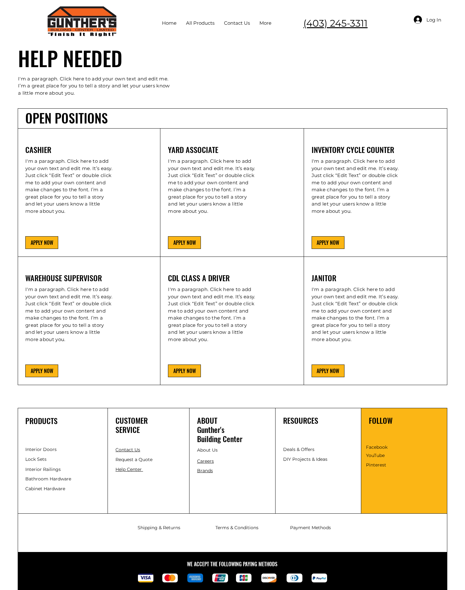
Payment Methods (310, 527)
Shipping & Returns (159, 527)
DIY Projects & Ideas (305, 459)
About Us (207, 450)
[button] (41, 242)
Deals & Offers (299, 449)
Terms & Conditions (236, 527)
